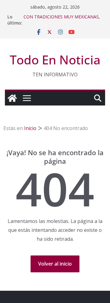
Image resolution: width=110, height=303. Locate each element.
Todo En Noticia (55, 59)
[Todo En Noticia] (12, 98)
